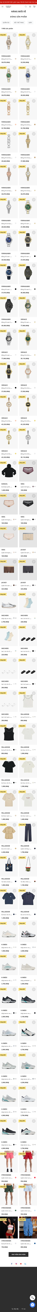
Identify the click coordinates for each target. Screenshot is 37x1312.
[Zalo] (25, 1263)
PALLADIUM (25, 714)
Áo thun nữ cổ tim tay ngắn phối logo (12, 914)
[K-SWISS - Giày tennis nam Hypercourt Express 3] (28, 1096)
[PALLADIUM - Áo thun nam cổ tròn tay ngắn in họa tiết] (9, 800)
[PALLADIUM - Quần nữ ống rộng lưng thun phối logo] (28, 833)
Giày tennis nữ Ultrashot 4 (9, 1112)
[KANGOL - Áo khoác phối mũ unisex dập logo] (9, 471)
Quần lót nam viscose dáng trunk (11, 585)
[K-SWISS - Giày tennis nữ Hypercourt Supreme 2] (28, 1063)
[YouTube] (20, 1263)
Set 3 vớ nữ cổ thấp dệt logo (9, 684)
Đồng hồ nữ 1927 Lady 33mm (10, 59)
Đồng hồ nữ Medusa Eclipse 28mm (11, 421)
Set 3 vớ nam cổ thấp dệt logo (10, 717)
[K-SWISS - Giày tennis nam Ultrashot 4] (9, 1129)
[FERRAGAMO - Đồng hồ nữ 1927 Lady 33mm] (9, 43)
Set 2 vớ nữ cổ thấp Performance (11, 651)
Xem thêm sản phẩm (18, 1254)
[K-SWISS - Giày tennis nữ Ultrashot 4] (9, 1096)
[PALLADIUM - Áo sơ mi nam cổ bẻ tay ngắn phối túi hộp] (9, 833)
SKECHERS (5, 615)
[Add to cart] (14, 35)
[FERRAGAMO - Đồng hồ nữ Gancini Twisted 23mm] (28, 142)
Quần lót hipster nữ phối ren (10, 520)
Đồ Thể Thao (19, 22)
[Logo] (8, 6)
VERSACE (24, 319)
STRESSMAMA (6, 1175)
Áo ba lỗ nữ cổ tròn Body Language (12, 1244)
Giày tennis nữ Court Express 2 (10, 1046)
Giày (30, 22)
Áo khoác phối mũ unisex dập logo (11, 487)
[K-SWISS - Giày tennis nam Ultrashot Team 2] (28, 997)
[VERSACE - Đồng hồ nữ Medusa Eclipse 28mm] (9, 405)
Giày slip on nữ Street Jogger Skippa (12, 618)
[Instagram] (16, 1263)
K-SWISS (4, 945)
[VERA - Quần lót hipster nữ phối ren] (28, 471)
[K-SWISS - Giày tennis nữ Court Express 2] (9, 1030)
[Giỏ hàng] (34, 7)
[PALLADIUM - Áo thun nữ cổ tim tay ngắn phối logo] (28, 767)
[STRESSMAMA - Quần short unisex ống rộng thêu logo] (9, 1162)
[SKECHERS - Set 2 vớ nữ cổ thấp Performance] (9, 635)
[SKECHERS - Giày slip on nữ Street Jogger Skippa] (9, 602)
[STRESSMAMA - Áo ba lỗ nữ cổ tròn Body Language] (9, 1227)
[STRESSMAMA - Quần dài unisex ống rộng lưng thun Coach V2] (28, 1227)
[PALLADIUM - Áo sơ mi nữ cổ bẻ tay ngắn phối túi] (28, 898)
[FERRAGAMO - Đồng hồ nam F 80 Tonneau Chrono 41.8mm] (28, 273)
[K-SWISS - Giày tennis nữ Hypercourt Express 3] (9, 964)
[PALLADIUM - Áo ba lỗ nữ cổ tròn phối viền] (28, 701)
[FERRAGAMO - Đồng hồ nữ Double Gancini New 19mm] (9, 109)
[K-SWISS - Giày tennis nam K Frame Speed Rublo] (28, 1030)
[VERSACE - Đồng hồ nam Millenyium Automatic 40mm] (28, 306)
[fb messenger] (32, 1305)
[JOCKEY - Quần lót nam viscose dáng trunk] (28, 536)
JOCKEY (23, 550)
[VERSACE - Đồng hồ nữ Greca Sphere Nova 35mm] (28, 339)
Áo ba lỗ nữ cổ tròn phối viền (10, 750)
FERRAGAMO (6, 56)
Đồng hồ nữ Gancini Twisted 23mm (12, 191)
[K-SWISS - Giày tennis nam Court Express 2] (28, 931)
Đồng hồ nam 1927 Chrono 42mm (11, 256)
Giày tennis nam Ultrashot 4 (9, 1145)
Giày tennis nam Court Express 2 (11, 1013)
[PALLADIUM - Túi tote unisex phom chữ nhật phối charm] (9, 865)
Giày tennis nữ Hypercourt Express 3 (12, 980)
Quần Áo (6, 22)
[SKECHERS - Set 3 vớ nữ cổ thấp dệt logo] (28, 635)
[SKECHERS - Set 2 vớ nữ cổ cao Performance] (28, 602)
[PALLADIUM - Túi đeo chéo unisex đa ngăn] (28, 865)
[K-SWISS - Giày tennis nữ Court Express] (9, 931)
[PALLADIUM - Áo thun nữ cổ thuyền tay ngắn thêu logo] (28, 734)
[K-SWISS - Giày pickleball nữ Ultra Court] (28, 964)
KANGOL (4, 484)
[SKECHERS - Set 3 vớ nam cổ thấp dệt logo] (28, 668)
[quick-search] (32, 1297)
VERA (22, 484)
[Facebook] (11, 1263)
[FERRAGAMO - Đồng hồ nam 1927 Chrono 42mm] (28, 207)
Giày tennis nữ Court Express (10, 947)
